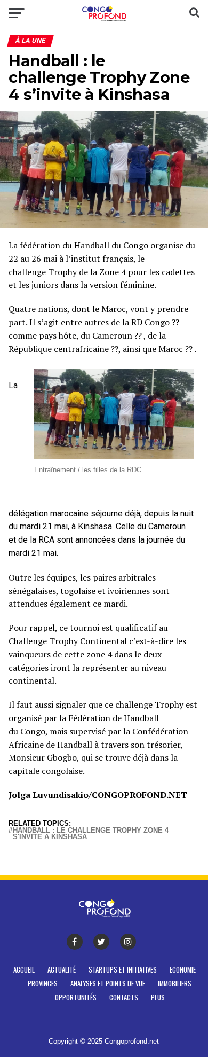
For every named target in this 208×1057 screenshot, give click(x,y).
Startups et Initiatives (123, 970)
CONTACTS (123, 997)
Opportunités (76, 997)
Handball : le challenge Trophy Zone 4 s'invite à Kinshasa (91, 834)
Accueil (24, 970)
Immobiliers (174, 983)
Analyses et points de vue (107, 983)
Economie (183, 970)
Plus (158, 997)
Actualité (61, 970)
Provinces (43, 983)
